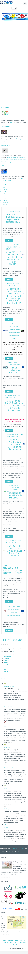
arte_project (7, 658)
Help (13, 651)
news (5, 669)
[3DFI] (8, 910)
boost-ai (6, 671)
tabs (5, 667)
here (11, 122)
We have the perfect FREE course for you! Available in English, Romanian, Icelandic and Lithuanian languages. (13, 160)
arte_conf (6, 660)
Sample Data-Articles (9, 654)
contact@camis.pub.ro (17, 848)
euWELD (6, 665)
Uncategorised (7, 656)
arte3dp (6, 663)
